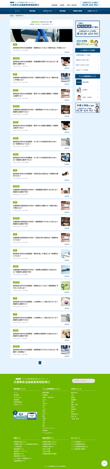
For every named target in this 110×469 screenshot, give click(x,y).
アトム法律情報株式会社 (78, 444)
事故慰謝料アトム (19, 449)
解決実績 (62, 11)
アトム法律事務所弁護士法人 (79, 446)
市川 (44, 407)
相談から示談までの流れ (82, 65)
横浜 (44, 414)
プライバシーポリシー (48, 428)
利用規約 (45, 430)
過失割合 (73, 409)
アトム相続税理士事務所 (78, 449)
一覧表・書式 (75, 418)
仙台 (44, 401)
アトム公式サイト (47, 433)
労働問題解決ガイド (19, 461)
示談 (72, 395)
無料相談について (19, 389)
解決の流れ (74, 392)
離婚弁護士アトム (19, 453)
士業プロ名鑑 (46, 451)
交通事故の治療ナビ (48, 446)
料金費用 (62, 5)
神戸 (44, 424)
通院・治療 (74, 404)
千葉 (44, 405)
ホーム (17, 11)
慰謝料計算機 (17, 402)
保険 (72, 402)
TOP (104, 463)
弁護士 (73, 407)
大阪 (44, 422)
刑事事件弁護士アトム (20, 442)
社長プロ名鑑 (46, 449)
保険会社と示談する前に (82, 60)
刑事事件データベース (20, 451)
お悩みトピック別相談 (82, 70)
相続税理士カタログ (19, 456)
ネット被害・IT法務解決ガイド (23, 458)
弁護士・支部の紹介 (72, 5)
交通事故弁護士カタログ (49, 444)
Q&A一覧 (73, 416)
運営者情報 (54, 5)
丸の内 (44, 409)
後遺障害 (73, 399)
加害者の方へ (75, 414)
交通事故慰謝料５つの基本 (83, 55)
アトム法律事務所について (51, 389)
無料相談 (32, 11)
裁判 (72, 411)
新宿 (44, 411)
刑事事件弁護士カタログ (49, 442)
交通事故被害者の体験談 (49, 453)
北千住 (44, 412)
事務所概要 (45, 392)
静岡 (44, 416)
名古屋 (44, 418)
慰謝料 (73, 397)
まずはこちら (47, 11)
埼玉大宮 (45, 403)
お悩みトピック (92, 11)
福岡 (44, 425)
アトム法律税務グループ (78, 442)
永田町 (44, 399)
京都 (44, 420)
